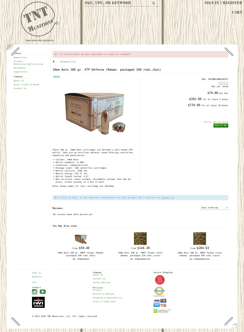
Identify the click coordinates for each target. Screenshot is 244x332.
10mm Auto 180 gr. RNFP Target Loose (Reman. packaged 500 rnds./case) (199, 254)
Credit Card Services (159, 296)
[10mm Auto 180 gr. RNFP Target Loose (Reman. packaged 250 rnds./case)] (140, 238)
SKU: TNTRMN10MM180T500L (199, 259)
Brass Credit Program (26, 84)
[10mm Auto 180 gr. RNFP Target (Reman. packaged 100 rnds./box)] (81, 238)
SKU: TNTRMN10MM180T (81, 259)
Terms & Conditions (104, 301)
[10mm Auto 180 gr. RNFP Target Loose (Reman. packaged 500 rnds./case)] (199, 238)
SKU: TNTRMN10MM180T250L (140, 259)
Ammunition (20, 57)
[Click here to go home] (40, 19)
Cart (237, 13)
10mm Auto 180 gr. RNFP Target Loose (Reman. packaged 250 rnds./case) (140, 254)
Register (232, 3)
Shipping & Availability (107, 298)
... (57, 62)
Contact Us (20, 88)
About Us (19, 81)
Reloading (19, 68)
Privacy (97, 290)
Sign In (212, 3)
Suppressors (21, 72)
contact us (167, 197)
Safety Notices (102, 282)
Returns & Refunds (103, 294)
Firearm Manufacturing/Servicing (28, 62)
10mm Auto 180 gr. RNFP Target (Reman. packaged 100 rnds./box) (80, 254)
